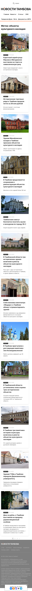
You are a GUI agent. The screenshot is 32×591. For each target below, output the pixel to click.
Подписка (26, 547)
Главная (6, 14)
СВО (26, 14)
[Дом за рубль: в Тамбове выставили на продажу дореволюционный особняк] (15, 500)
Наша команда (17, 547)
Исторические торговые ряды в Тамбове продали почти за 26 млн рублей (13, 101)
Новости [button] (13, 14)
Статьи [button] (20, 14)
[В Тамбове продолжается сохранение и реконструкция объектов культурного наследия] (15, 165)
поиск (17, 3)
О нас (2, 547)
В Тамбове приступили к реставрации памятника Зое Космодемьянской (13, 348)
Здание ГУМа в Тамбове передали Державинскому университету (14, 476)
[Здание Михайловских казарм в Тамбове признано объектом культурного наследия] (15, 123)
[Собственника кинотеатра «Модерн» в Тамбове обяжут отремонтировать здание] (15, 288)
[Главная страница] (16, 8)
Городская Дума (6, 19)
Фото (15, 19)
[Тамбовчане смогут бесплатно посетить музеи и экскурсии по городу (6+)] (15, 205)
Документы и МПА (24, 19)
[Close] (26, 585)
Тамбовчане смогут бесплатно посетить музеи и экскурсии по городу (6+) (14, 222)
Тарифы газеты (15, 550)
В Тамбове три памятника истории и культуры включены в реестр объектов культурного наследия (14, 434)
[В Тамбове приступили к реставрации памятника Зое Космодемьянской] (15, 331)
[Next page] (19, 538)
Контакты (9, 547)
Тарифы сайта (5, 550)
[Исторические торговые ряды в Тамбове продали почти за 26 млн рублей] (15, 84)
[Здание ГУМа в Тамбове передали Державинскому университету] (15, 459)
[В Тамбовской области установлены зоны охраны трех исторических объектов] (15, 370)
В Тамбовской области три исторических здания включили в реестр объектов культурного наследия (14, 261)
